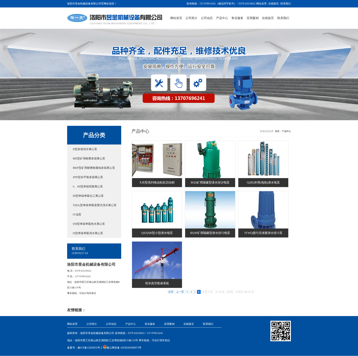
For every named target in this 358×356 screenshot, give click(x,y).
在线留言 (273, 3)
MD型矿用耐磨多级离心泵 (89, 158)
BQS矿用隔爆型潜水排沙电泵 (210, 182)
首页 (277, 131)
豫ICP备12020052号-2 (90, 347)
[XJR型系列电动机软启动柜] (157, 159)
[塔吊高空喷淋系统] (157, 260)
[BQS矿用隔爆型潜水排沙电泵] (210, 159)
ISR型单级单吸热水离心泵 (89, 223)
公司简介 (191, 18)
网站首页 (261, 3)
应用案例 (253, 18)
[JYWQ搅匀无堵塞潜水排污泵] (263, 209)
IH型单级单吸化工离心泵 (88, 195)
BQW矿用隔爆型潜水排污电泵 (210, 232)
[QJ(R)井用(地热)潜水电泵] (263, 159)
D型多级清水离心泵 (85, 149)
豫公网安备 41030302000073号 (124, 347)
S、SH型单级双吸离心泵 (88, 186)
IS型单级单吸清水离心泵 (88, 233)
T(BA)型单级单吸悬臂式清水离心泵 (95, 205)
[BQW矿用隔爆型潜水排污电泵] (210, 209)
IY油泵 (77, 214)
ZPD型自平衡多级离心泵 (88, 177)
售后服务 (237, 18)
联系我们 (285, 3)
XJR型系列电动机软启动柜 (157, 182)
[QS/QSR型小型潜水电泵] (157, 209)
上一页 (180, 291)
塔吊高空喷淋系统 (157, 283)
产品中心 (222, 18)
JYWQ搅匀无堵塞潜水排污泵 (263, 232)
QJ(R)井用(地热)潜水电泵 (263, 182)
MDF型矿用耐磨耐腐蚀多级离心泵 (94, 167)
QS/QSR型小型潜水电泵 (157, 232)
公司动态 (207, 18)
